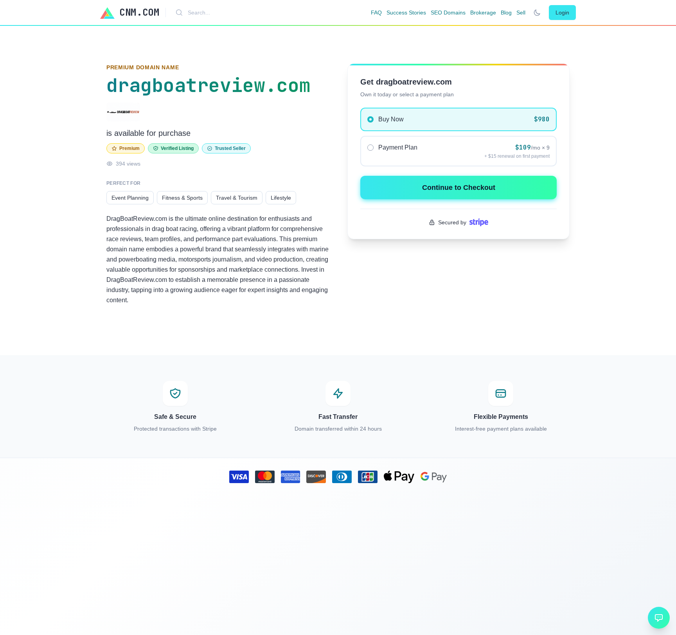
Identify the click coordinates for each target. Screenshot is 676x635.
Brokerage (483, 12)
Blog (506, 12)
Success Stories (406, 12)
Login (562, 12)
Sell (520, 12)
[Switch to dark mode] (537, 12)
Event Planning (130, 198)
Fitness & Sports (182, 198)
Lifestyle (281, 198)
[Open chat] (659, 618)
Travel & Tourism (236, 198)
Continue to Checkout (458, 187)
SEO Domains (448, 12)
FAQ (376, 12)
